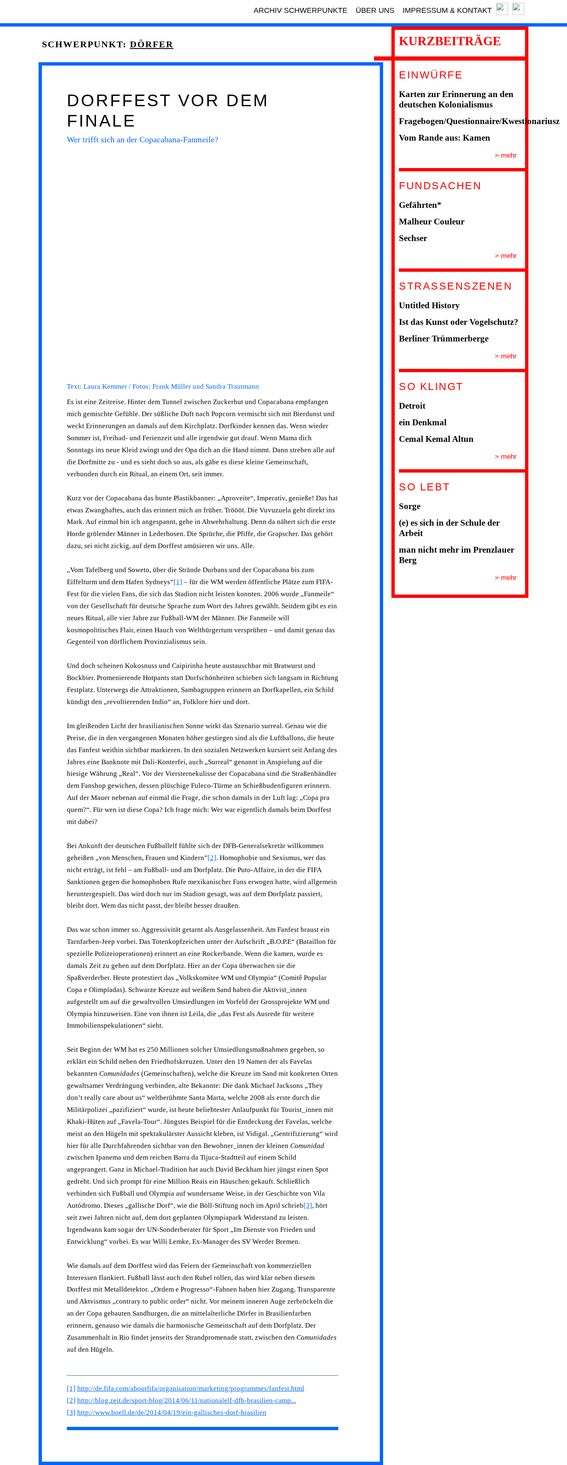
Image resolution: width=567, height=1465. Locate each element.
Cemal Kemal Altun (436, 439)
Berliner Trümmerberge (444, 339)
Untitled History (429, 305)
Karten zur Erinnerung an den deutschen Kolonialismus (456, 99)
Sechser (413, 238)
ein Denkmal (423, 422)
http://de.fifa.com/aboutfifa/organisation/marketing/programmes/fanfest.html (190, 1388)
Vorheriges (56, 262)
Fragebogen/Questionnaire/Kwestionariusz (479, 121)
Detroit (412, 406)
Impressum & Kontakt (447, 10)
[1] (178, 582)
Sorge (409, 506)
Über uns (375, 10)
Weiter (349, 262)
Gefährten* (420, 205)
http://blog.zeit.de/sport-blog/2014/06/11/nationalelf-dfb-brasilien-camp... (186, 1400)
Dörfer (152, 44)
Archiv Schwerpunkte (300, 10)
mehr (508, 155)
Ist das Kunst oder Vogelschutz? (458, 322)
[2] (212, 858)
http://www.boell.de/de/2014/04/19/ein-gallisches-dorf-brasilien (171, 1412)
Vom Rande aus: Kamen (444, 138)
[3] (307, 1205)
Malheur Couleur (431, 222)
